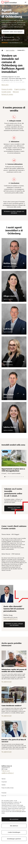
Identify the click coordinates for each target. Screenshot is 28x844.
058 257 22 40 (6, 770)
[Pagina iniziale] (2, 50)
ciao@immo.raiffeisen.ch (8, 773)
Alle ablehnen (14, 826)
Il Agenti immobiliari (20, 89)
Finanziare (4, 792)
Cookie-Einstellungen (14, 832)
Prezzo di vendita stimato (8, 787)
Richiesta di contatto (7, 94)
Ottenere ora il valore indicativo (14, 508)
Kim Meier (7, 362)
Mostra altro (5, 84)
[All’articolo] (14, 659)
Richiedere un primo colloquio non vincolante (14, 212)
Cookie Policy (18, 810)
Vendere (3, 784)
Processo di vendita (7, 89)
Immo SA (4, 795)
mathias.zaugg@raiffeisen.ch (11, 619)
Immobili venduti (6, 92)
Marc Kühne (8, 394)
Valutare (3, 778)
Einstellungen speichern (14, 839)
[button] (26, 2)
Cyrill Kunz (7, 329)
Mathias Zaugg (9, 263)
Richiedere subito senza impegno (13, 31)
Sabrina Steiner (9, 427)
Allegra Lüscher (10, 296)
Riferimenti (16, 92)
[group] (8, 37)
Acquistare (4, 781)
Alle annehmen (14, 819)
